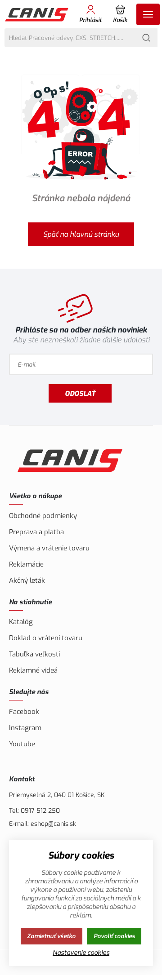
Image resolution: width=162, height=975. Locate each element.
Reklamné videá (33, 670)
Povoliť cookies (114, 936)
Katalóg (21, 621)
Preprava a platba (36, 531)
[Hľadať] (146, 37)
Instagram (25, 727)
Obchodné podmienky (43, 515)
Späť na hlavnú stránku (81, 234)
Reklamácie (26, 564)
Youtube (22, 744)
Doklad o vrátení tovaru (45, 638)
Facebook (24, 711)
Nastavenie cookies (81, 952)
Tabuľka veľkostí (34, 654)
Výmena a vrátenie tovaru (49, 548)
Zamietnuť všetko (51, 936)
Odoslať (80, 393)
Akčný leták (27, 580)
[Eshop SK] (37, 14)
